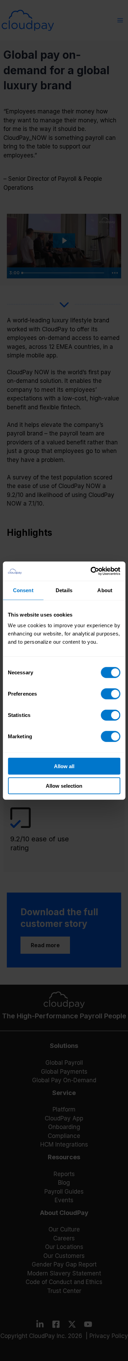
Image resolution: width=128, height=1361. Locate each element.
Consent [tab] (23, 590)
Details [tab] (64, 590)
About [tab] (104, 590)
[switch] (110, 693)
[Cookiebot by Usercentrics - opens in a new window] (91, 571)
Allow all (64, 766)
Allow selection (64, 785)
